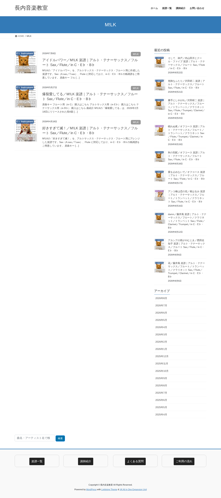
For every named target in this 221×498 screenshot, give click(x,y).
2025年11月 (161, 363)
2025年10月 (162, 371)
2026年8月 (161, 298)
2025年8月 (161, 385)
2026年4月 (161, 327)
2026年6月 (161, 312)
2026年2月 (161, 341)
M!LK (136, 54)
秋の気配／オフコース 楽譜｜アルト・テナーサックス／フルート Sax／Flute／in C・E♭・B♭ (186, 156)
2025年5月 (161, 407)
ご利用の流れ (184, 461)
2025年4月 (161, 414)
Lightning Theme (109, 489)
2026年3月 (161, 334)
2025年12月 (162, 356)
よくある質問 (135, 461)
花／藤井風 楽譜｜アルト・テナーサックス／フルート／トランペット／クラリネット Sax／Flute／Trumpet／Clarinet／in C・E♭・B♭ (186, 270)
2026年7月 (161, 305)
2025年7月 (161, 392)
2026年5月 (161, 320)
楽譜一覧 (36, 461)
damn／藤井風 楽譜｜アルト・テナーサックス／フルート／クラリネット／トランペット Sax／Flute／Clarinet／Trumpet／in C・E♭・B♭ (187, 221)
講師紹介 (85, 461)
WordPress (91, 489)
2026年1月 (161, 349)
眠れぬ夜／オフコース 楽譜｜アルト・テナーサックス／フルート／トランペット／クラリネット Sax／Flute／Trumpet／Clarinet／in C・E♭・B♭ (186, 133)
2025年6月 (161, 400)
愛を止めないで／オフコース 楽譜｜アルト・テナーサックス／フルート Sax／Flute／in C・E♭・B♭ (186, 175)
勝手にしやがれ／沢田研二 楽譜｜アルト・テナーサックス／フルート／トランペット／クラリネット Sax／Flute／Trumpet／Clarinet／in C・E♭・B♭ (186, 107)
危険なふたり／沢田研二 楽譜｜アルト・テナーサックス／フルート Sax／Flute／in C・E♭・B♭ (186, 84)
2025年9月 (161, 378)
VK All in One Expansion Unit (133, 489)
